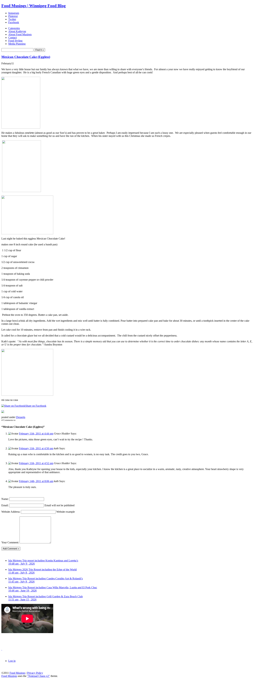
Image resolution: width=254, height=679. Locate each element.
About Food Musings (20, 34)
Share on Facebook (35, 405)
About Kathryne (17, 31)
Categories (14, 28)
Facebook (13, 22)
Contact (12, 37)
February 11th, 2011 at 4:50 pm (36, 448)
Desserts (20, 417)
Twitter (12, 19)
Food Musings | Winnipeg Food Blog (33, 5)
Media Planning (17, 43)
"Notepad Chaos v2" (38, 676)
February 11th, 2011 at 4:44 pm (36, 433)
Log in (12, 660)
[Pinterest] (2, 412)
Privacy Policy (35, 672)
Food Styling (15, 40)
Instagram (13, 13)
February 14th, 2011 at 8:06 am (36, 481)
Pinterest (13, 16)
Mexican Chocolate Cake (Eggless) (25, 57)
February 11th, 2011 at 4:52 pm (36, 463)
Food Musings (17, 672)
